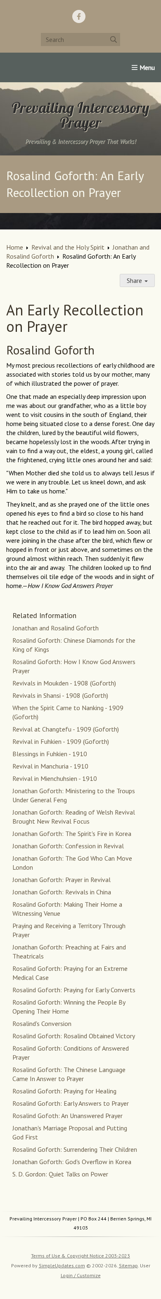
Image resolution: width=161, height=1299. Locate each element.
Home (14, 247)
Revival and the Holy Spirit (67, 247)
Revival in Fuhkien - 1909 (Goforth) (60, 741)
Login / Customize (81, 1275)
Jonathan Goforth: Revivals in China (61, 892)
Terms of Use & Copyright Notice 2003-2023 (80, 1256)
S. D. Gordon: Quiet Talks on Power (60, 1174)
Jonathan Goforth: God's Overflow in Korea (71, 1162)
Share (135, 280)
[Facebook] (79, 16)
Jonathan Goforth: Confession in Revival (68, 846)
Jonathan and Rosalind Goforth (55, 628)
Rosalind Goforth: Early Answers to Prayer (70, 1103)
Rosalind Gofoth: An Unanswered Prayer (67, 1115)
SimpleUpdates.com (62, 1265)
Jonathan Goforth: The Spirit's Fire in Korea (71, 833)
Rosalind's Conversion (41, 1023)
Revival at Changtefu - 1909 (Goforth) (65, 729)
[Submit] (113, 39)
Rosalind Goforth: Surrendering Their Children (74, 1149)
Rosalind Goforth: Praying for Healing (64, 1091)
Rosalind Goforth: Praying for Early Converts (73, 990)
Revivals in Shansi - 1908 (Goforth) (60, 695)
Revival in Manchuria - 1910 (50, 766)
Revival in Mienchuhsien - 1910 (54, 778)
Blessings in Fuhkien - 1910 (49, 754)
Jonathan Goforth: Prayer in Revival (61, 879)
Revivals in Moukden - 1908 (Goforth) (64, 683)
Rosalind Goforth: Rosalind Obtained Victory (73, 1036)
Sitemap (128, 1265)
